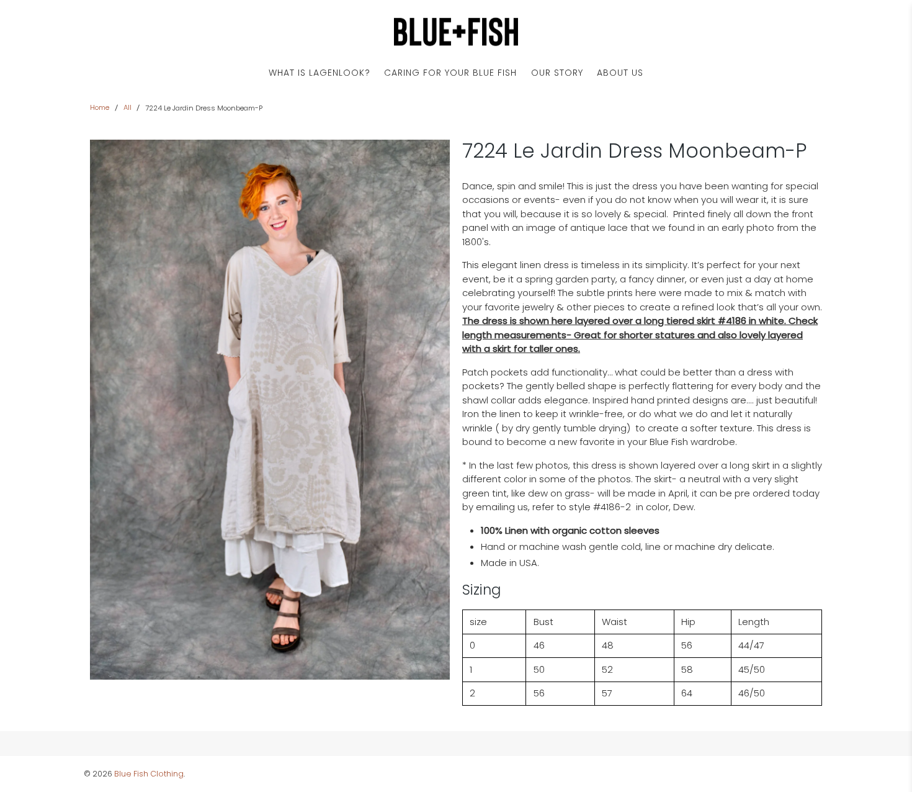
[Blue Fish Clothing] (456, 32)
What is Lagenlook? (319, 72)
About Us (620, 72)
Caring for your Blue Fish (450, 72)
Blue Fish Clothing (149, 773)
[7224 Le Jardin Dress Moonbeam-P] (270, 410)
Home (99, 107)
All (127, 107)
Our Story (557, 72)
